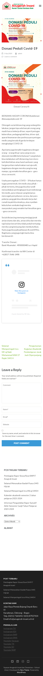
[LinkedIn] (17, 662)
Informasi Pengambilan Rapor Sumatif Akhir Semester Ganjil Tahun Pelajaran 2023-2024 (20, 506)
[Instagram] (23, 662)
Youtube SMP (9, 650)
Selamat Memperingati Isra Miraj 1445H (21, 491)
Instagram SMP (10, 634)
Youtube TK (8, 644)
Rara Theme (24, 670)
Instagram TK (9, 628)
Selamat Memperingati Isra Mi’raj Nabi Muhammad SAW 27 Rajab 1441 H (11, 352)
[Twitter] (12, 662)
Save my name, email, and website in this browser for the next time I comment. (21, 434)
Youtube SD (8, 647)
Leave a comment (10, 57)
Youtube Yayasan (11, 640)
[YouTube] (28, 662)
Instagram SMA (10, 637)
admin (20, 53)
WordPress (21, 672)
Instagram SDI (9, 631)
